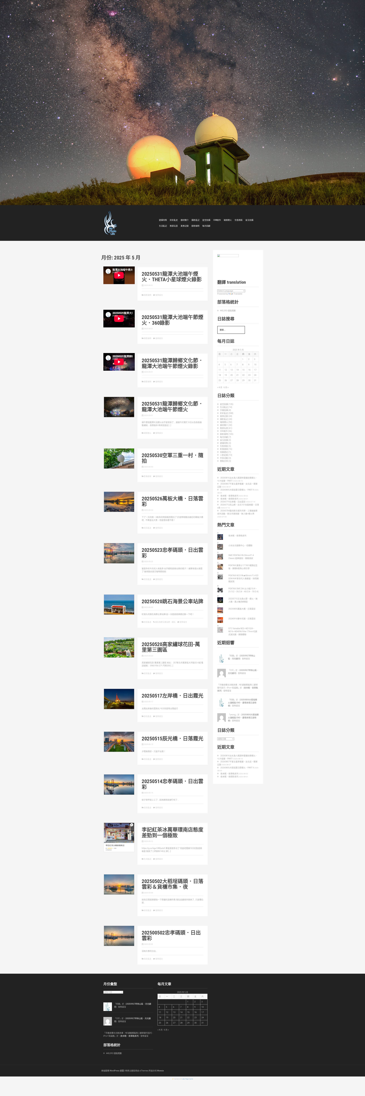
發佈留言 (159, 295)
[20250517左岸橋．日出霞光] (119, 699)
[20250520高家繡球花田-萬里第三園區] (119, 647)
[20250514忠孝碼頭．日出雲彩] (119, 784)
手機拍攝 (224, 410)
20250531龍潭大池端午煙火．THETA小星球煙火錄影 (172, 277)
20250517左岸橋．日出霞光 (172, 696)
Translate (238, 294)
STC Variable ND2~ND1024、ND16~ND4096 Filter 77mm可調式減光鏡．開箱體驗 (242, 631)
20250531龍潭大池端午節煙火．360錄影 (172, 320)
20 (231, 375)
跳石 (174, 622)
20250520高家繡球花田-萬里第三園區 (171, 647)
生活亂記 (163, 226)
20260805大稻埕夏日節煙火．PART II (237, 490)
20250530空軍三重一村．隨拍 (172, 458)
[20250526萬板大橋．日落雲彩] (119, 501)
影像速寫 (147, 476)
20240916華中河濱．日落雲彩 (242, 618)
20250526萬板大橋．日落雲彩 (172, 501)
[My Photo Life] (110, 223)
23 (249, 375)
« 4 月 (219, 387)
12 (226, 370)
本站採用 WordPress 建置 (112, 1071)
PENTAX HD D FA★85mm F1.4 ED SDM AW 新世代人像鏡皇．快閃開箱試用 (243, 578)
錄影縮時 (195, 226)
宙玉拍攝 (249, 220)
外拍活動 (224, 458)
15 (243, 370)
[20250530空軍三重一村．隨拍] (119, 458)
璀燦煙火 (228, 220)
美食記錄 (185, 226)
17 (255, 370)
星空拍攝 (206, 220)
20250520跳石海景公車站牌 (172, 602)
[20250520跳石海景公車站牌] (119, 604)
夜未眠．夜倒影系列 (229, 499)
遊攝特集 (163, 220)
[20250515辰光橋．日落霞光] (119, 741)
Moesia (160, 1071)
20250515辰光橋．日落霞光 (172, 739)
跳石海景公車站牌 (162, 622)
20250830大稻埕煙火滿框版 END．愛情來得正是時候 (242, 703)
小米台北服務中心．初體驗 (240, 545)
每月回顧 (206, 226)
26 (226, 380)
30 (249, 380)
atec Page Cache (187, 1079)
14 (237, 370)
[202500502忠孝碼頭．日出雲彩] (119, 936)
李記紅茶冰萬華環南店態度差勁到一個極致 (172, 833)
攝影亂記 (195, 220)
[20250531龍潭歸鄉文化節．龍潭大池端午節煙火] (119, 407)
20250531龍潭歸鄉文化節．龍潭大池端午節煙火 (172, 407)
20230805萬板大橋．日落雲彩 (242, 609)
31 (255, 380)
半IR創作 (217, 220)
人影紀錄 (224, 455)
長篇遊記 (224, 452)
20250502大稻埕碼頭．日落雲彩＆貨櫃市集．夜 (172, 884)
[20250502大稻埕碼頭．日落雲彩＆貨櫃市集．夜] (119, 884)
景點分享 (224, 461)
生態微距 (239, 220)
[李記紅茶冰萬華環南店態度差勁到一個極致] (119, 837)
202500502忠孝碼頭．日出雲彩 (171, 935)
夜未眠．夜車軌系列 (229, 496)
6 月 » (226, 387)
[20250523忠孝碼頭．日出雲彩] (119, 553)
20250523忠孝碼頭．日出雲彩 (172, 553)
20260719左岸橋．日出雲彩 (233, 502)
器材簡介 (185, 220)
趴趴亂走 (174, 220)
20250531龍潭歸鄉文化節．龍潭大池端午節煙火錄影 (172, 363)
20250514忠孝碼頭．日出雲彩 (172, 784)
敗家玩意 (174, 226)
